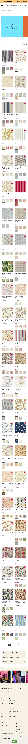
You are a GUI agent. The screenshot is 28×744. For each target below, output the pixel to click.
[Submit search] (2, 10)
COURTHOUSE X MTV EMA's (18, 668)
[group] (12, 26)
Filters (24, 44)
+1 (21, 152)
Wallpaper (3, 706)
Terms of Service (12, 716)
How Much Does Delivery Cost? (11, 652)
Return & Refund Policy (13, 711)
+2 (8, 99)
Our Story (11, 703)
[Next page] (21, 645)
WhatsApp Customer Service (7, 733)
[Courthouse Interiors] (14, 6)
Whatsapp (20, 732)
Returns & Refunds (8, 661)
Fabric (2, 708)
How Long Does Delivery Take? (11, 657)
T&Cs (10, 706)
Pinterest (19, 729)
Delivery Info (11, 708)
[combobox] (14, 10)
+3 (8, 72)
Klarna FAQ (11, 714)
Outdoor (3, 714)
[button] (2, 44)
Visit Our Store (4, 716)
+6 (21, 178)
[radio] (3, 68)
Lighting (2, 703)
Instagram (20, 724)
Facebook (20, 726)
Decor (2, 711)
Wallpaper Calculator (13, 700)
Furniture (3, 700)
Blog (9, 719)
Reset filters (4, 46)
